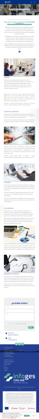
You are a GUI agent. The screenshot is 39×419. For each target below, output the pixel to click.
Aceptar (26, 415)
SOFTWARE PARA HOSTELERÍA (9, 361)
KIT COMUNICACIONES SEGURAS (9, 353)
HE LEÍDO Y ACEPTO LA (16, 323)
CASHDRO (5, 370)
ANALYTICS (6, 367)
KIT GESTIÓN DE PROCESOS (8, 352)
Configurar (33, 415)
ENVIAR (30, 327)
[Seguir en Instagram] (19, 344)
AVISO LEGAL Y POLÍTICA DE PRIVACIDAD (23, 387)
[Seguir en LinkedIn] (16, 344)
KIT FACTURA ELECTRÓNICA (8, 356)
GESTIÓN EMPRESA (7, 364)
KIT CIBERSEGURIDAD (7, 355)
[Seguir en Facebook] (22, 344)
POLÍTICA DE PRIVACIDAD (21, 323)
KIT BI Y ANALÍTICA (7, 349)
